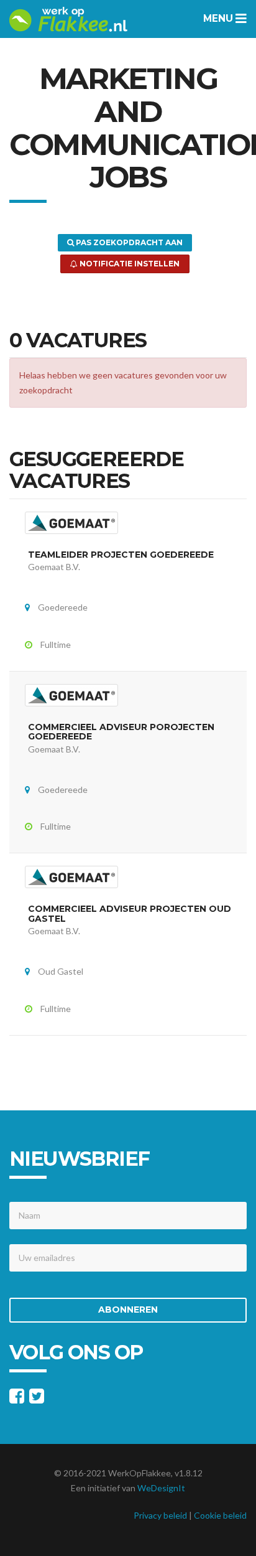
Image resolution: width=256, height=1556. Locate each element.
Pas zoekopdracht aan (128, 242)
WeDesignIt (161, 1488)
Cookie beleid (220, 1515)
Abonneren (128, 1309)
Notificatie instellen (129, 263)
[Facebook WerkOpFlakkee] (16, 1399)
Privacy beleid (160, 1515)
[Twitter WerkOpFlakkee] (36, 1399)
